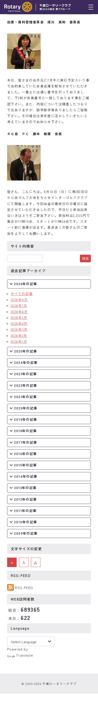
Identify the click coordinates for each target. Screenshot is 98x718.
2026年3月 (19, 329)
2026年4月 (19, 323)
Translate (24, 655)
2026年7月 (19, 305)
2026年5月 (19, 317)
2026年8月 (19, 299)
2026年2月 (19, 335)
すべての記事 (22, 293)
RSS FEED (24, 587)
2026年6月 (19, 311)
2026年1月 (19, 341)
